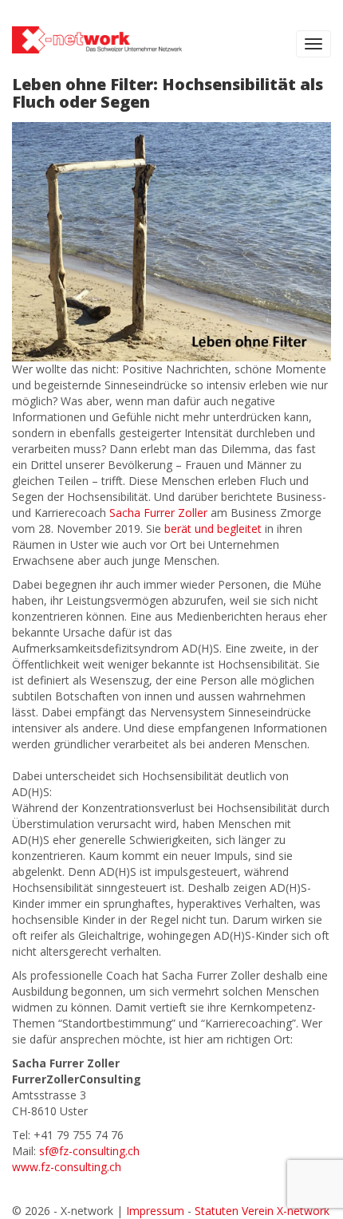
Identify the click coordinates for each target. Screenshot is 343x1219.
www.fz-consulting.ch (66, 1166)
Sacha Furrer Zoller (158, 512)
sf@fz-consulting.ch (89, 1150)
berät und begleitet (213, 528)
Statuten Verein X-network (262, 1210)
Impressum (155, 1210)
